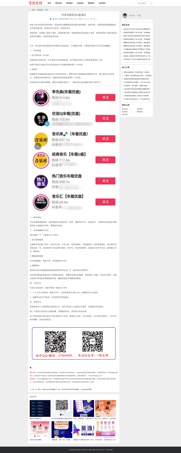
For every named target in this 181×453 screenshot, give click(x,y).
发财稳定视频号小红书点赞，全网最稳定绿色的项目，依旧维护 (145, 52)
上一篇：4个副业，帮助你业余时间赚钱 (43, 389)
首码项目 (69, 3)
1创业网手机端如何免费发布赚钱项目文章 (138, 89)
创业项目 (80, 3)
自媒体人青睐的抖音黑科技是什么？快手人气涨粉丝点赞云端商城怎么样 (148, 56)
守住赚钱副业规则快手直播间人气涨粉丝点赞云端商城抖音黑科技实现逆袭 (149, 49)
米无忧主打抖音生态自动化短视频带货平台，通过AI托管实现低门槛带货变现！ (150, 29)
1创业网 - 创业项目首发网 (60, 19)
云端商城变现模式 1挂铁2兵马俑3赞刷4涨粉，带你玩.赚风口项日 (146, 96)
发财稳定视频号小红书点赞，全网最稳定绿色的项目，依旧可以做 (146, 39)
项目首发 (58, 3)
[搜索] (151, 3)
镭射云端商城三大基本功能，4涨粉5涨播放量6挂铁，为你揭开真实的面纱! (150, 72)
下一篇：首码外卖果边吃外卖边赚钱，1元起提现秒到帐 (74, 389)
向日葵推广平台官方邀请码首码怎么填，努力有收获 (141, 59)
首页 (49, 3)
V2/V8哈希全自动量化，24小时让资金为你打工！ (141, 82)
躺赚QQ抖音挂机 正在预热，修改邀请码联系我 (139, 42)
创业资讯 (102, 3)
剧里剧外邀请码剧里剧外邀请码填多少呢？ (139, 79)
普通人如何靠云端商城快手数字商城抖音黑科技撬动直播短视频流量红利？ (149, 36)
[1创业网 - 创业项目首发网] (29, 10)
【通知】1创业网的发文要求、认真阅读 (137, 75)
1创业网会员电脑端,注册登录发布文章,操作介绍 (140, 92)
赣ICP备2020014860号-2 (97, 450)
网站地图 (109, 450)
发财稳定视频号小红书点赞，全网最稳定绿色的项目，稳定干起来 (146, 32)
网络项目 (91, 3)
